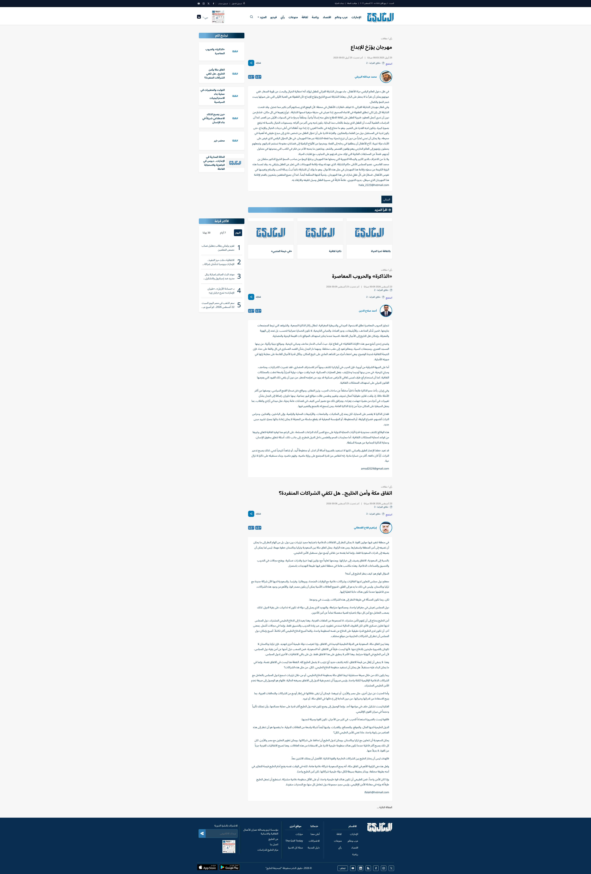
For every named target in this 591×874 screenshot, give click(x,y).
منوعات (293, 17)
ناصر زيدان (371, 851)
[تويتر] (208, 3)
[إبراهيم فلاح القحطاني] (386, 528)
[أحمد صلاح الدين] (386, 311)
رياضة (315, 17)
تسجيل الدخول (237, 3)
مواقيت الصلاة (352, 3)
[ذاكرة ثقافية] (320, 233)
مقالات (384, 38)
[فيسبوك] (213, 3)
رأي (283, 17)
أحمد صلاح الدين (368, 311)
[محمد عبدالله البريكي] (386, 77)
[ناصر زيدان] (386, 851)
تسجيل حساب (223, 3)
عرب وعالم (341, 17)
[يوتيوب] (199, 3)
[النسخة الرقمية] (218, 17)
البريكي (386, 199)
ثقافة (305, 17)
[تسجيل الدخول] (244, 3)
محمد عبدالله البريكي (366, 77)
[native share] (251, 63)
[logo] (380, 17)
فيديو (273, 17)
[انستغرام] (204, 3)
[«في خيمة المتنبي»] (270, 233)
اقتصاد (327, 17)
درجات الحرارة (339, 3)
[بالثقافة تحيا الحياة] (369, 233)
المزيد (263, 17)
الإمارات (356, 17)
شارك (258, 63)
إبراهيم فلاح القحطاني (365, 528)
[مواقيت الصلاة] (199, 17)
